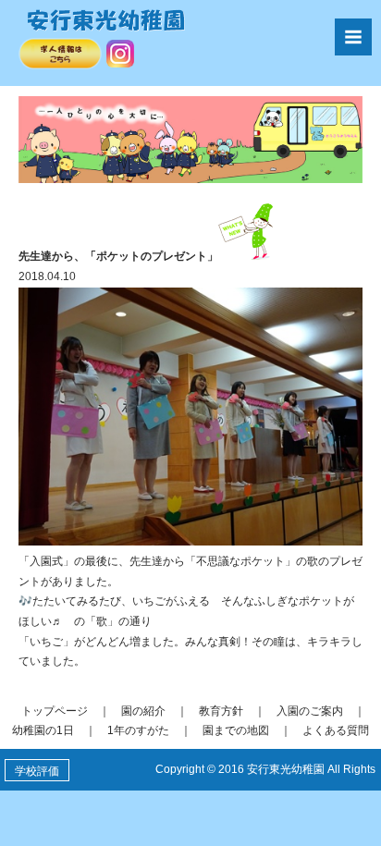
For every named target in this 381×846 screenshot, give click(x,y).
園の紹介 (143, 711)
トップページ (54, 711)
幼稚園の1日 (43, 730)
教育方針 (221, 711)
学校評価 (37, 771)
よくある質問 (335, 730)
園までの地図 (236, 730)
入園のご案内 (310, 711)
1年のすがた (138, 730)
